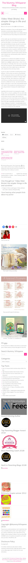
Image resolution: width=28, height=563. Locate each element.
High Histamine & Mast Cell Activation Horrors (13, 371)
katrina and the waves (9, 166)
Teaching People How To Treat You (10, 385)
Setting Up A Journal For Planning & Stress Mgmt (13, 377)
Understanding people (7, 165)
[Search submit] (25, 13)
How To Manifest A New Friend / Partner (11, 383)
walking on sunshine (14, 169)
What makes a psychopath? (9, 395)
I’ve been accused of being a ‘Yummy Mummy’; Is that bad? (6, 152)
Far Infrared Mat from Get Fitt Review (11, 378)
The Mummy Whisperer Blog (14, 4)
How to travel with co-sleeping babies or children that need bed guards (7, 175)
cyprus (2, 166)
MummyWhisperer (20, 26)
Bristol (23, 165)
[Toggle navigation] (2, 13)
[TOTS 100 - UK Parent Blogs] (6, 520)
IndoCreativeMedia (17, 561)
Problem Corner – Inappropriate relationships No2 (13, 390)
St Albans (16, 166)
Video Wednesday (16, 165)
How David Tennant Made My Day (10, 382)
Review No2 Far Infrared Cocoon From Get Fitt (13, 380)
